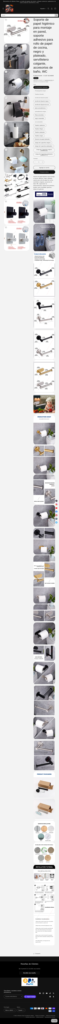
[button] (3, 8)
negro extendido (39, 118)
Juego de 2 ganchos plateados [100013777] (44, 154)
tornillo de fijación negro (42, 101)
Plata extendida (39, 115)
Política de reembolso (39, 1015)
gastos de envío (49, 80)
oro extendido (39, 122)
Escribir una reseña (29, 973)
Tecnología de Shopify (29, 1015)
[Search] (56, 15)
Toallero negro (39, 135)
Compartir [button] (37, 953)
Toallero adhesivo (40, 125)
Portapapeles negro (41, 91)
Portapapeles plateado (41, 87)
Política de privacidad (50, 1015)
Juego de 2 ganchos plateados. (43, 146)
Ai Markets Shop (20, 1015)
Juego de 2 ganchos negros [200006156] (44, 150)
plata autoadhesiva (40, 108)
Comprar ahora (44, 172)
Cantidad (35, 158)
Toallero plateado (40, 132)
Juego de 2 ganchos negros (42, 142)
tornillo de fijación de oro (42, 104)
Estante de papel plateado (42, 139)
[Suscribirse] (21, 996)
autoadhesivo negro (41, 112)
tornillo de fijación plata (42, 98)
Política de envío (39, 1017)
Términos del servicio (30, 1017)
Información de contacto (50, 1017)
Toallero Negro (39, 128)
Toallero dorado (40, 95)
